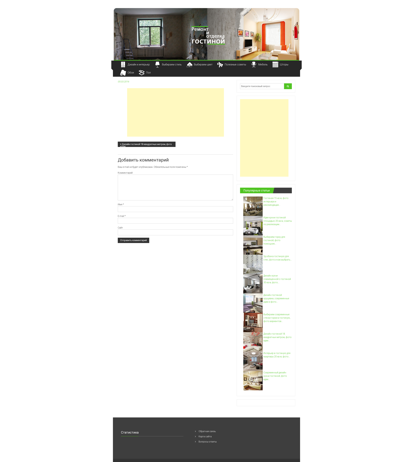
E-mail (122, 216)
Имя (121, 204)
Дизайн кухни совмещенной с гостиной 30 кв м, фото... (277, 279)
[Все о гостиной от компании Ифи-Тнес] (206, 34)
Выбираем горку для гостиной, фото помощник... (274, 240)
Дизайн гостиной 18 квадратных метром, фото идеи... (277, 337)
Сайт (120, 227)
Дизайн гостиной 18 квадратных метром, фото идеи (146, 145)
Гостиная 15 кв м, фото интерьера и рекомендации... (275, 201)
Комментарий (125, 172)
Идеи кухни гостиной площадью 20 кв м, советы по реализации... (277, 221)
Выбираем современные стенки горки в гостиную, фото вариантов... (276, 317)
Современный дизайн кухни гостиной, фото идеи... (275, 376)
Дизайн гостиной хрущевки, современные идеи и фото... (276, 298)
